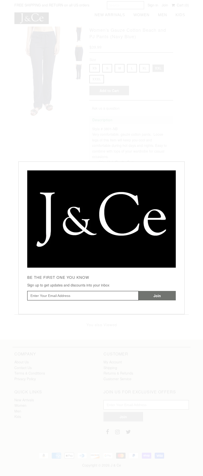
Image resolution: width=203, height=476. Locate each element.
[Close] (181, 164)
